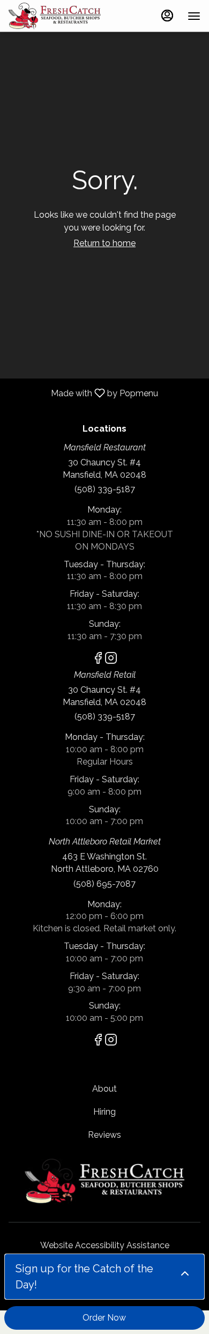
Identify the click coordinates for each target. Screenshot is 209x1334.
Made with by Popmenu (83, 393)
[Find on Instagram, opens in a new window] (110, 660)
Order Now (104, 1318)
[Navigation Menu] (194, 16)
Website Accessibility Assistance (104, 1245)
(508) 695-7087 (104, 884)
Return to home (104, 243)
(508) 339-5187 (104, 489)
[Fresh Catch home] (57, 16)
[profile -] (167, 15)
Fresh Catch (104, 1182)
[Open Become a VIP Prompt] (185, 1273)
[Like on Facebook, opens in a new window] (98, 660)
